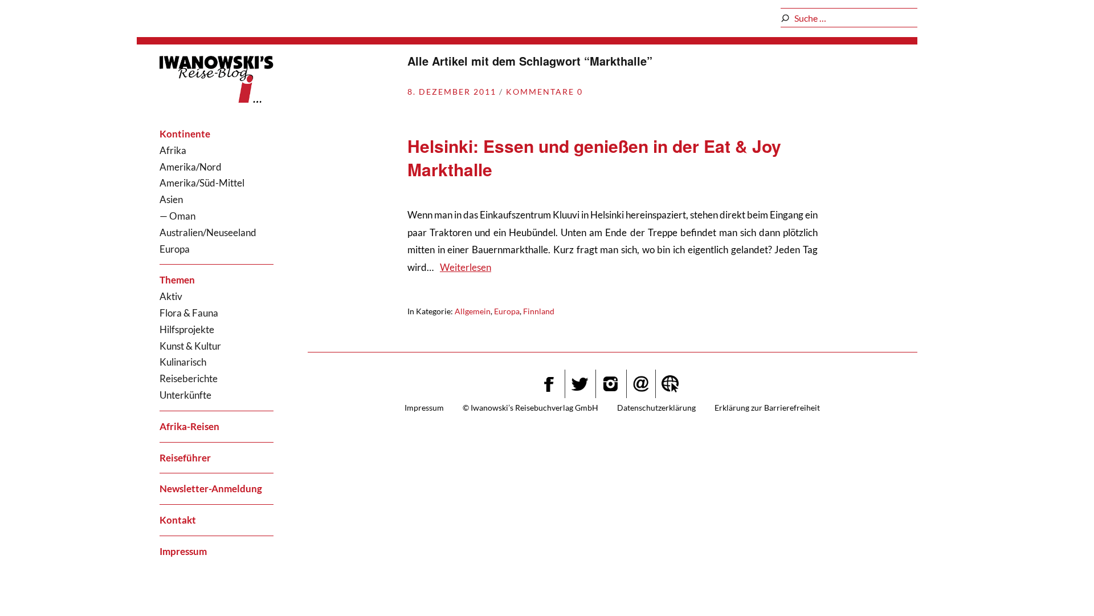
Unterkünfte (185, 395)
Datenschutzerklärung (656, 407)
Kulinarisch (183, 362)
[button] (1057, 584)
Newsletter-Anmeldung (211, 489)
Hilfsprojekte (187, 329)
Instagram (610, 384)
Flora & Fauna (189, 313)
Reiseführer (185, 458)
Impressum (183, 551)
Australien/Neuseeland (208, 232)
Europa (175, 249)
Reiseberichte (189, 378)
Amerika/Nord (191, 167)
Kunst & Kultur (190, 346)
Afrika (173, 150)
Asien (171, 199)
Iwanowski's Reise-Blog (217, 81)
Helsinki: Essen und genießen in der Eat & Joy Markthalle (594, 157)
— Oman (177, 216)
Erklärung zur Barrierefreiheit (767, 407)
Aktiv (171, 296)
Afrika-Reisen (189, 426)
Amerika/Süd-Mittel (202, 183)
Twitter (579, 384)
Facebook (548, 384)
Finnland (538, 311)
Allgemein (473, 311)
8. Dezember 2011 (451, 91)
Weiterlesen (465, 267)
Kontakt (178, 520)
